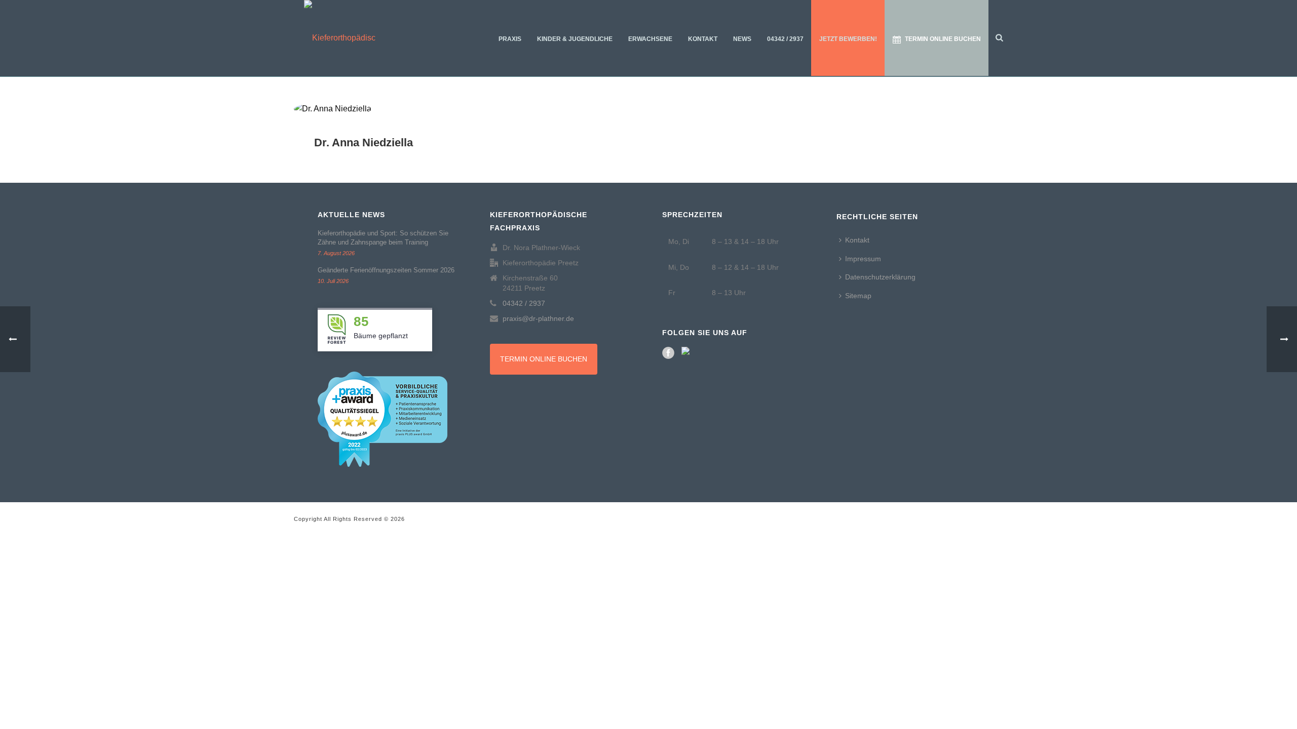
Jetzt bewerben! (848, 39)
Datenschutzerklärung (880, 277)
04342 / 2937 (785, 39)
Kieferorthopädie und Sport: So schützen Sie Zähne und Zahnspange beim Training (383, 237)
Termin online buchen (943, 39)
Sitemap (858, 296)
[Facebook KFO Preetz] (668, 353)
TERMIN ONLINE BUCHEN (543, 359)
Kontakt (702, 39)
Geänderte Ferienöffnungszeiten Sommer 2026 (386, 270)
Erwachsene (650, 39)
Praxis (510, 39)
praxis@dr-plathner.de (538, 318)
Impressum (863, 259)
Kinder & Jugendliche (575, 39)
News (742, 39)
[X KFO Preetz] (687, 353)
